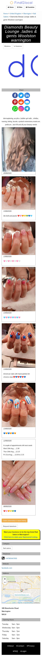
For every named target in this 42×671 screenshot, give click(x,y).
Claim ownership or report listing (14, 520)
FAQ (16, 651)
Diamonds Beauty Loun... (22, 595)
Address (8, 46)
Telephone (18, 46)
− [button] (5, 582)
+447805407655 (11, 558)
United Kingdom (15, 14)
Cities (20, 7)
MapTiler (20, 602)
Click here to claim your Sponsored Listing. (21, 537)
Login (23, 651)
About (11, 646)
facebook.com (7, 568)
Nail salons (7, 548)
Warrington (27, 14)
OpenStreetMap (28, 602)
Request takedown (9, 526)
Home (11, 7)
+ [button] (5, 579)
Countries (30, 7)
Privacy (31, 646)
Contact (20, 646)
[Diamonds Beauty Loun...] (21, 590)
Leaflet (14, 602)
